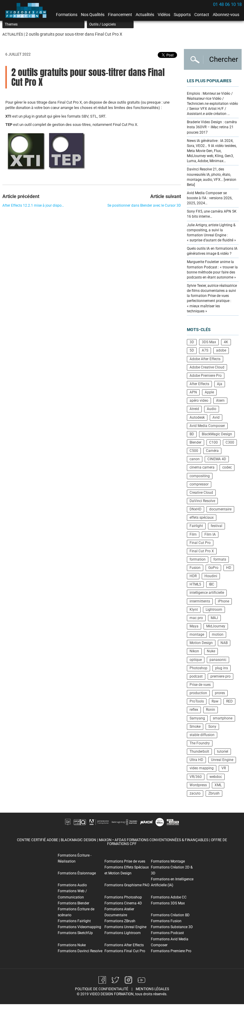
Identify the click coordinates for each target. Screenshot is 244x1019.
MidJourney (215, 626)
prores (220, 693)
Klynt (194, 609)
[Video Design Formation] (27, 10)
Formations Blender (73, 903)
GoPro (213, 568)
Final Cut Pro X (202, 551)
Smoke (195, 726)
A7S (205, 350)
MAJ (214, 618)
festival (216, 526)
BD (192, 434)
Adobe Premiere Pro (206, 376)
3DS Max (209, 342)
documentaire (220, 509)
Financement (120, 14)
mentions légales (152, 989)
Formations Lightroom (122, 933)
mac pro (196, 618)
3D (192, 342)
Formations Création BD (170, 915)
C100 (213, 442)
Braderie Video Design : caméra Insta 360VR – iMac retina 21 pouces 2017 (212, 127)
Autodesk (197, 417)
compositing (200, 476)
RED (229, 701)
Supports (182, 14)
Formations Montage (168, 861)
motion (217, 634)
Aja (219, 384)
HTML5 (195, 584)
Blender (195, 442)
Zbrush (214, 793)
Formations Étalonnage (77, 873)
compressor (199, 484)
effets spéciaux (202, 517)
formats (219, 559)
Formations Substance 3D (172, 927)
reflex (194, 710)
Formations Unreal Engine (125, 927)
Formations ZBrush (119, 921)
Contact (201, 14)
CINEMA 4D (216, 459)
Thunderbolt (199, 751)
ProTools (197, 701)
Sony (212, 726)
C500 (194, 451)
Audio (211, 409)
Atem (220, 400)
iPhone (223, 601)
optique (196, 660)
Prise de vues (200, 685)
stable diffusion (202, 735)
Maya (194, 626)
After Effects (199, 384)
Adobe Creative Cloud (207, 367)
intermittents (200, 601)
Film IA (210, 534)
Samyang (197, 718)
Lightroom (214, 609)
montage (197, 634)
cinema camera (202, 467)
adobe (221, 350)
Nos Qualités (92, 14)
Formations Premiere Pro (171, 951)
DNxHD (195, 509)
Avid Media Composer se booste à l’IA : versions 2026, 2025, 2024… (209, 198)
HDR (193, 576)
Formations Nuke (72, 945)
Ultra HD (196, 760)
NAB (224, 643)
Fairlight (196, 526)
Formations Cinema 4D (123, 903)
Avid (216, 417)
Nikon (194, 651)
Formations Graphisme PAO (126, 885)
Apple (209, 392)
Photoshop (198, 668)
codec (227, 467)
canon (195, 459)
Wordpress (198, 785)
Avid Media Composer (207, 426)
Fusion (195, 568)
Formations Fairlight (74, 921)
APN (193, 392)
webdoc (215, 777)
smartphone (222, 718)
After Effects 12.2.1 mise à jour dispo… (33, 205)
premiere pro (220, 676)
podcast (196, 676)
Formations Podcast (167, 933)
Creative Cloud (201, 492)
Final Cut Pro (200, 543)
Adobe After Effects (205, 359)
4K (226, 342)
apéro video (199, 400)
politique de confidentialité (101, 989)
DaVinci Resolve (202, 501)
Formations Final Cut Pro (124, 951)
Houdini (210, 576)
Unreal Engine (222, 760)
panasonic (217, 660)
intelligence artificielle (207, 593)
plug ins (221, 668)
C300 (230, 442)
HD (228, 568)
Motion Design (201, 643)
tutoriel (222, 751)
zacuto (195, 793)
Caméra (212, 451)
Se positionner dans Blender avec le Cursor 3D (144, 205)
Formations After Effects (124, 945)
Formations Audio (72, 885)
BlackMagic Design (217, 434)
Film (193, 534)
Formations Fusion (166, 921)
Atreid (194, 409)
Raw (215, 701)
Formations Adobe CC (169, 897)
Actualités (145, 14)
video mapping (202, 768)
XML (218, 785)
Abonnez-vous (226, 14)
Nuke (211, 651)
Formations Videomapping (79, 927)
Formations (66, 14)
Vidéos (164, 14)
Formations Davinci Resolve (80, 951)
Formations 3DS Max (168, 903)
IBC (211, 584)
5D (192, 350)
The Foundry (200, 743)
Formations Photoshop (123, 897)
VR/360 (196, 777)
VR (223, 768)
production (198, 693)
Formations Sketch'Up (75, 933)
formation (198, 559)
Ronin (210, 710)
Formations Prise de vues (124, 861)
